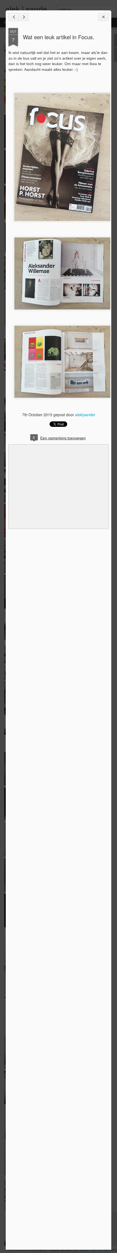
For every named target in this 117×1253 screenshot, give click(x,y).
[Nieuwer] (13, 17)
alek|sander (85, 414)
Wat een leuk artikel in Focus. (58, 37)
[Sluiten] (103, 17)
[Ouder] (24, 17)
